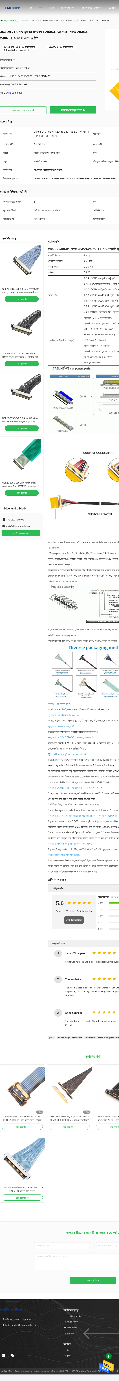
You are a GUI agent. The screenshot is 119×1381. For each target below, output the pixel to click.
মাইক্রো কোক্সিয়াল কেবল (24, 20)
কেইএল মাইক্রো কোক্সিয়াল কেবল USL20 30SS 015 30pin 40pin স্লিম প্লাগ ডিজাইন (22, 1189)
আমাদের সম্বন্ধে (67, 7)
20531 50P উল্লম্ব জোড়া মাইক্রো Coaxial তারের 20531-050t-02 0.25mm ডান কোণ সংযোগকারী (69, 1118)
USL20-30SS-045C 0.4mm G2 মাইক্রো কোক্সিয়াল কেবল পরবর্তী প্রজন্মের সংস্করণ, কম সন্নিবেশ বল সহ (20, 421)
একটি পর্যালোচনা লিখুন (74, 920)
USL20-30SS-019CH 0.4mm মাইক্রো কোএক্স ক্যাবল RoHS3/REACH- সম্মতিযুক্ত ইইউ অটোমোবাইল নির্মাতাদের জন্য (21, 486)
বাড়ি (30, 7)
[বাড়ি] (12, 8)
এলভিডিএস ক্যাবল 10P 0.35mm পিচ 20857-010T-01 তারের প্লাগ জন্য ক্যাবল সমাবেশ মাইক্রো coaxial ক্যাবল (22, 1118)
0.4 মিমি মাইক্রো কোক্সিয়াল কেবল (69, 1037)
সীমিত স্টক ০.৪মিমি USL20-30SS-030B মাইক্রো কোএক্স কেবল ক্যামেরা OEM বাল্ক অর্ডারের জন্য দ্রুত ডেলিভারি (21, 357)
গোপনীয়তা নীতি (6, 1371)
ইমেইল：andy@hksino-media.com (21, 1325)
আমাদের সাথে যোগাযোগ (92, 7)
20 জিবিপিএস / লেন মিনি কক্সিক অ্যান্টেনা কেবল (102, 1037)
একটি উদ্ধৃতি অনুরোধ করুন (72, 110)
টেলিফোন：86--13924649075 (18, 1319)
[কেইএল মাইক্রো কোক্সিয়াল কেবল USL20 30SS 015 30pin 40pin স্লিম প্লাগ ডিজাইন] (22, 1160)
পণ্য (40, 7)
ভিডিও (51, 7)
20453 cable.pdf (13, 92)
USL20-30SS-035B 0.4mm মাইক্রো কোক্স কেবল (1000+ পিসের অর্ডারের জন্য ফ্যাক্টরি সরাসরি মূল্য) (21, 292)
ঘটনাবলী (112, 7)
